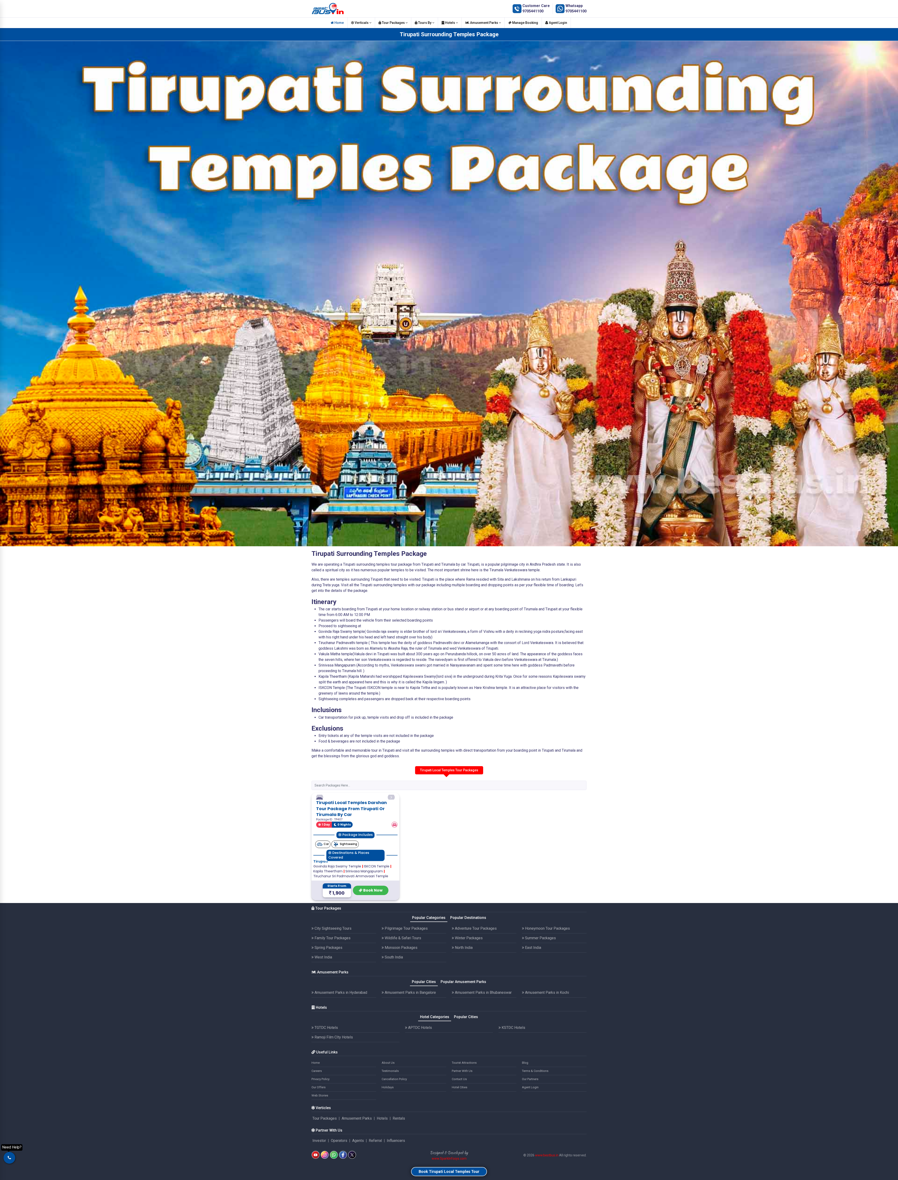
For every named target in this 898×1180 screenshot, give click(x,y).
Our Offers (318, 1130)
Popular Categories (428, 960)
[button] (319, 818)
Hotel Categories (434, 1059)
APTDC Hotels (419, 1070)
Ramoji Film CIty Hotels (333, 1080)
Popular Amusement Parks (463, 1024)
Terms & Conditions (535, 1113)
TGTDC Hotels (326, 1070)
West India (323, 1000)
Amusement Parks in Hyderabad (340, 1035)
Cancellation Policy (394, 1121)
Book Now (372, 932)
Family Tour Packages (332, 980)
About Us (388, 1105)
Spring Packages (328, 990)
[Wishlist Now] (319, 801)
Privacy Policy (320, 1121)
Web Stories (319, 1138)
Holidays (388, 1130)
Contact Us (459, 1121)
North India (463, 990)
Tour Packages (393, 23)
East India (532, 990)
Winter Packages (468, 980)
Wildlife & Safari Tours (402, 980)
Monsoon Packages (400, 990)
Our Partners (530, 1121)
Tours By (424, 23)
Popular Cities (424, 1024)
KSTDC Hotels (513, 1070)
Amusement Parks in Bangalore (410, 1035)
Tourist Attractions (464, 1105)
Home (339, 23)
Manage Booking (524, 23)
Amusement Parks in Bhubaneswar (483, 1035)
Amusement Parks (484, 23)
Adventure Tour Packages (475, 971)
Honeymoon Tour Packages (547, 971)
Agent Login (557, 23)
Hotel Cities (459, 1130)
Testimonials (390, 1113)
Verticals (361, 23)
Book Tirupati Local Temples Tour (449, 1171)
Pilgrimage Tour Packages (406, 971)
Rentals (399, 1160)
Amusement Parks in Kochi (546, 1035)
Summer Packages (540, 980)
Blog (525, 1105)
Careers (316, 1113)
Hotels (450, 23)
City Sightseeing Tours (332, 971)
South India (393, 1000)
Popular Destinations (468, 960)
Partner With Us (462, 1113)
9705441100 (532, 11)
